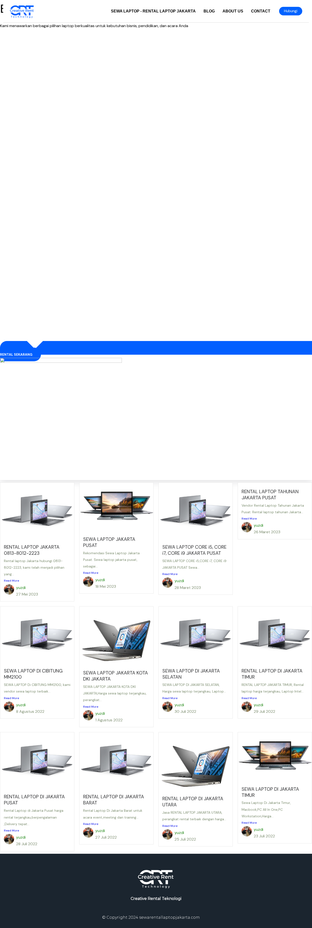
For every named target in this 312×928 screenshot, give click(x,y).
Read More (11, 581)
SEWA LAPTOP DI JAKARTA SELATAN (191, 674)
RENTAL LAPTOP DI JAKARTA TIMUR (272, 674)
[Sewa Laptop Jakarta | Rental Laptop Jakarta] (22, 10)
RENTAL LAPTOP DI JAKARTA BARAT (113, 800)
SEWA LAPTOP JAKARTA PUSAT (109, 542)
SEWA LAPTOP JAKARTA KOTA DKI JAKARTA (115, 676)
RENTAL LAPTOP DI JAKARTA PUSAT (34, 800)
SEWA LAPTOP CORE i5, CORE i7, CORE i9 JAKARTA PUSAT (194, 550)
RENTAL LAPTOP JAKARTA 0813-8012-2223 (31, 550)
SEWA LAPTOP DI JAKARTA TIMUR (270, 792)
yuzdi (21, 587)
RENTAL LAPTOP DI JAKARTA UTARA (192, 802)
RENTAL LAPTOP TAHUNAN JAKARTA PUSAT (270, 495)
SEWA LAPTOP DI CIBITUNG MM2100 (33, 674)
